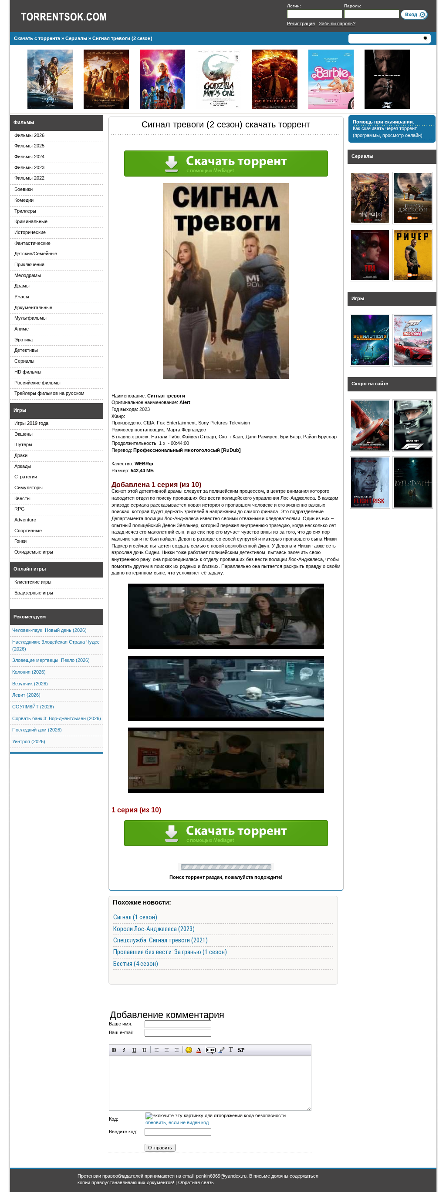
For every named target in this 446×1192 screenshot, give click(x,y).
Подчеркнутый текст (134, 1050)
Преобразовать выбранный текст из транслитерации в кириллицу (231, 1050)
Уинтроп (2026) (28, 741)
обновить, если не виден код (177, 1122)
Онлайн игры (30, 568)
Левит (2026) (26, 695)
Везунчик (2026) (30, 683)
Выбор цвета (199, 1050)
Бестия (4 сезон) (135, 964)
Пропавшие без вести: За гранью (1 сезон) (170, 952)
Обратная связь (196, 1182)
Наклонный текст (124, 1050)
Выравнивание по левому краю (157, 1050)
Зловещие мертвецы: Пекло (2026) (51, 660)
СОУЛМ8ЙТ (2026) (33, 706)
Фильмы (24, 122)
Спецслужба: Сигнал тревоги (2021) (160, 940)
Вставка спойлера (241, 1050)
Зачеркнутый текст (144, 1050)
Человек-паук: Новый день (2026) (49, 630)
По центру (167, 1050)
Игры (20, 410)
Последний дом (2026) (37, 729)
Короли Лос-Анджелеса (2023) (154, 929)
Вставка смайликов (189, 1050)
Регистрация (301, 23)
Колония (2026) (29, 671)
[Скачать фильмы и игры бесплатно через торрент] (73, 16)
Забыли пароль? (337, 23)
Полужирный (114, 1050)
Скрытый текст (211, 1050)
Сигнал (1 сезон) (135, 917)
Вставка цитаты (221, 1050)
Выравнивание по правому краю (177, 1050)
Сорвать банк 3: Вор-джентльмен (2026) (56, 718)
